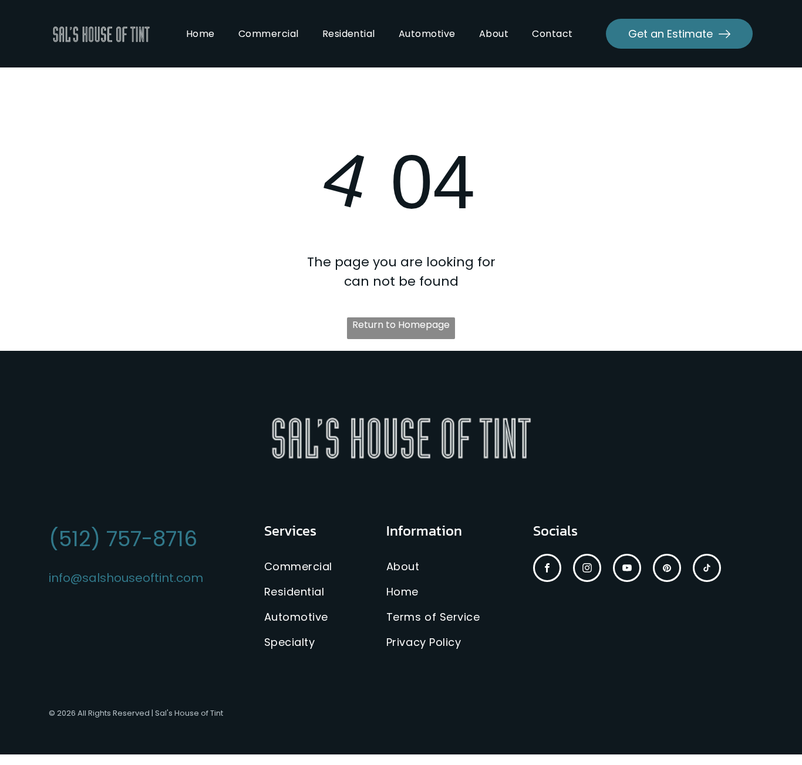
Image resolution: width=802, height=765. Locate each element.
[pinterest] (667, 569)
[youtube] (627, 569)
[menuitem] (200, 33)
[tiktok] (707, 569)
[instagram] (587, 569)
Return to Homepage (401, 324)
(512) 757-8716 (123, 539)
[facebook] (547, 569)
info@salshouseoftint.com (126, 578)
